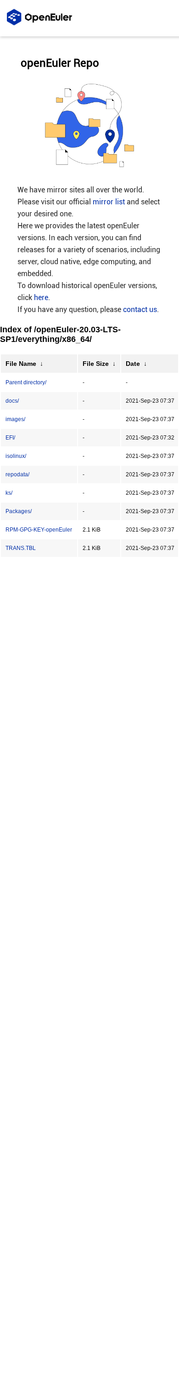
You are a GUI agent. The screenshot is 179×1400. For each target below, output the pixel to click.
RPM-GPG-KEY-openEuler (39, 529)
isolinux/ (16, 456)
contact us (140, 309)
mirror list (109, 201)
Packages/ (19, 511)
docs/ (12, 401)
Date (133, 363)
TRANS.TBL (21, 548)
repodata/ (17, 474)
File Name (21, 363)
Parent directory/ (26, 382)
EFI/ (10, 437)
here (41, 297)
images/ (15, 419)
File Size (96, 363)
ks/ (9, 493)
